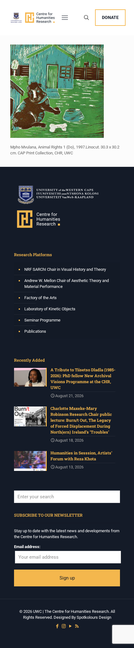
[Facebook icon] (57, 626)
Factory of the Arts (40, 297)
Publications (35, 331)
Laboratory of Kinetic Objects (49, 309)
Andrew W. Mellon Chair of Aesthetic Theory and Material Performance (66, 283)
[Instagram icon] (63, 626)
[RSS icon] (76, 626)
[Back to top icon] (121, 635)
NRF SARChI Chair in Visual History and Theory (65, 269)
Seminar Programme (42, 320)
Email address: (27, 546)
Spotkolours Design (94, 617)
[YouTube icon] (70, 626)
